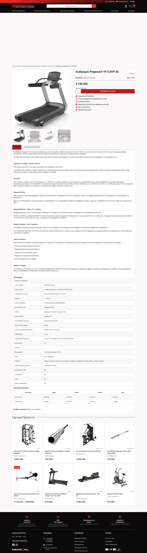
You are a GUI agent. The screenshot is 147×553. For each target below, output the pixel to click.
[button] (18, 11)
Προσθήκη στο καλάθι (108, 91)
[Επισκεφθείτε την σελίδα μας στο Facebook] (13, 545)
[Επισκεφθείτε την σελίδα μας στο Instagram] (16, 545)
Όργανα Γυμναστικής (48, 66)
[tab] (16, 147)
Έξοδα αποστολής (79, 544)
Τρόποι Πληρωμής (79, 541)
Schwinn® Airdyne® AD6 (114, 494)
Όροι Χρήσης (108, 541)
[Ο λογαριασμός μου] (126, 6)
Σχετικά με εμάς (109, 538)
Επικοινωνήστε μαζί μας (81, 551)
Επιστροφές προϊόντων (80, 547)
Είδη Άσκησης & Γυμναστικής (31, 66)
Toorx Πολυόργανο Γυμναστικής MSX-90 (88, 451)
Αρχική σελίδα (16, 66)
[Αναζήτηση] (94, 6)
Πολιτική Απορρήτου (111, 544)
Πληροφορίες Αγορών (80, 538)
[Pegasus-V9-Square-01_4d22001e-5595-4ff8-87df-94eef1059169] (41, 99)
